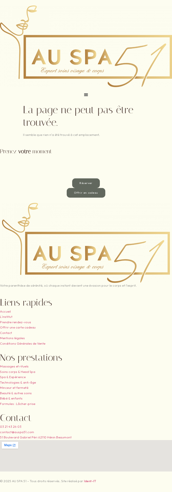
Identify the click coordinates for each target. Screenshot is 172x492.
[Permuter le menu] (86, 95)
